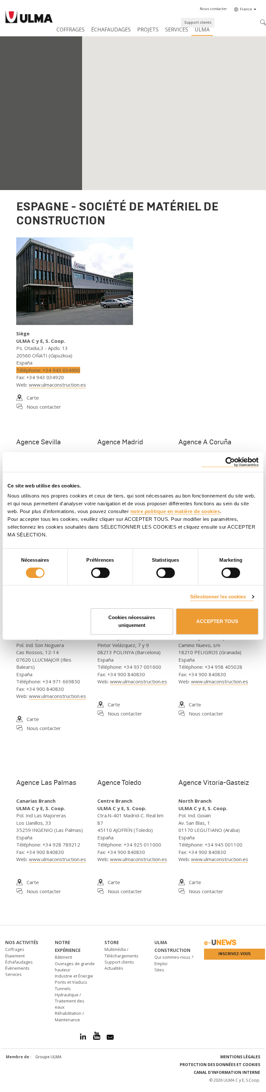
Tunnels (63, 988)
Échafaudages (111, 29)
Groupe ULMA (48, 1057)
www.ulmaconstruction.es (57, 384)
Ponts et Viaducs (71, 982)
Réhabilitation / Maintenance (69, 1016)
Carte (33, 397)
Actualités (113, 968)
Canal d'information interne (227, 1072)
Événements (17, 968)
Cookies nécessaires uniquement (131, 621)
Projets (148, 29)
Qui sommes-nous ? (173, 957)
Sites (159, 970)
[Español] (29, 18)
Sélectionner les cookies (218, 596)
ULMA (202, 29)
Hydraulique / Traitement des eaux (69, 1001)
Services (176, 29)
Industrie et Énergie (74, 976)
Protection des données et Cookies (220, 1064)
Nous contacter (44, 406)
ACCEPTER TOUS (217, 621)
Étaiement (15, 956)
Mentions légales (240, 1057)
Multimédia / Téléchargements (121, 952)
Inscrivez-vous (234, 954)
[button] (213, 9)
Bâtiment (63, 957)
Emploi (160, 963)
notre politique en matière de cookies (175, 511)
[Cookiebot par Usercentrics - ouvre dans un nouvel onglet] (230, 462)
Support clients (197, 22)
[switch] (100, 573)
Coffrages (70, 29)
